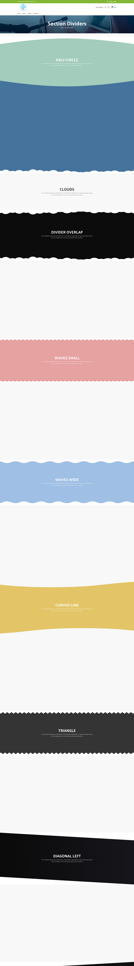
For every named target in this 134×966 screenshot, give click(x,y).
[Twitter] (109, 2)
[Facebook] (107, 2)
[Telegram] (115, 2)
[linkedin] (113, 2)
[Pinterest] (111, 2)
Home (62, 27)
